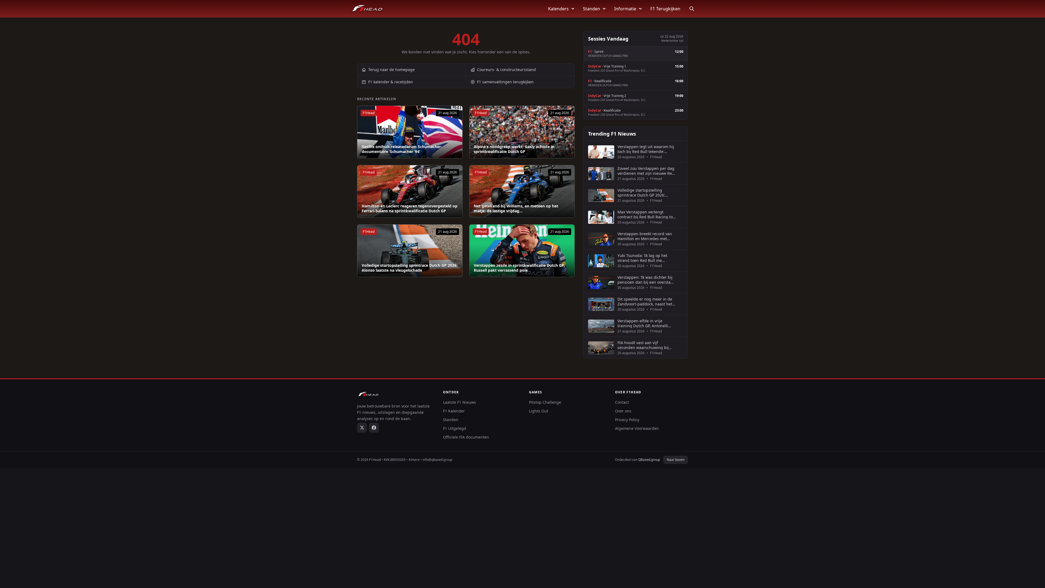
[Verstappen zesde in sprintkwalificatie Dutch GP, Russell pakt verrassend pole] (521, 251)
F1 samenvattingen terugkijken (505, 81)
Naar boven (675, 459)
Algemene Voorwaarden (637, 428)
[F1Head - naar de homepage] (367, 8)
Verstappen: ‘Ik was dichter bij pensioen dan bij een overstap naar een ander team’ (645, 279)
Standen (591, 9)
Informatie (625, 9)
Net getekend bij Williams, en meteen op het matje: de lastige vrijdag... (516, 208)
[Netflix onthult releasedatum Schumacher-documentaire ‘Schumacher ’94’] (409, 132)
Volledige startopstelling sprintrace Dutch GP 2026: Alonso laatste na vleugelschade (409, 267)
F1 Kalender (454, 411)
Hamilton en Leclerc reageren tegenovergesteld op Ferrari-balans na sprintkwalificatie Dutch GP (409, 208)
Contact (622, 402)
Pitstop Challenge (545, 402)
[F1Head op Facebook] (374, 428)
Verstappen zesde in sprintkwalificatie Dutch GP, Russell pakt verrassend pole (519, 267)
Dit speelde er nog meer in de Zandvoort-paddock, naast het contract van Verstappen (644, 301)
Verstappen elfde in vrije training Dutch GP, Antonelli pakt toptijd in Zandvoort (642, 323)
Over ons (623, 411)
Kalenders (558, 9)
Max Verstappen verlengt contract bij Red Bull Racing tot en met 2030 (645, 214)
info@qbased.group (437, 459)
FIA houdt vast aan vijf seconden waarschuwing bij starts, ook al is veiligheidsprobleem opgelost (644, 345)
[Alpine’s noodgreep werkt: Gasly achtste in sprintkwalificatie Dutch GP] (521, 132)
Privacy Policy (627, 419)
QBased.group (649, 459)
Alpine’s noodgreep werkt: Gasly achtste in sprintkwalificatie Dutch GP (514, 149)
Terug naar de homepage (391, 69)
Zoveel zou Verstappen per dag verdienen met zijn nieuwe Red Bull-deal (645, 171)
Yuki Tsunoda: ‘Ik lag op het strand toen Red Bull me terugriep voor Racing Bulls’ (642, 258)
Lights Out (538, 411)
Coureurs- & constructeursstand (506, 69)
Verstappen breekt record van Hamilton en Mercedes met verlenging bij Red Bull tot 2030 (646, 236)
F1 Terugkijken (665, 9)
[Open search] (691, 8)
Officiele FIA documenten (466, 437)
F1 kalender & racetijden (390, 81)
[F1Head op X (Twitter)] (362, 428)
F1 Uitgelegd (454, 428)
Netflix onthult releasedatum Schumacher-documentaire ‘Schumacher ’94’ (402, 149)
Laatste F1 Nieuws (459, 402)
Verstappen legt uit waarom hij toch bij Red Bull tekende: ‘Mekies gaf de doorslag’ (645, 149)
